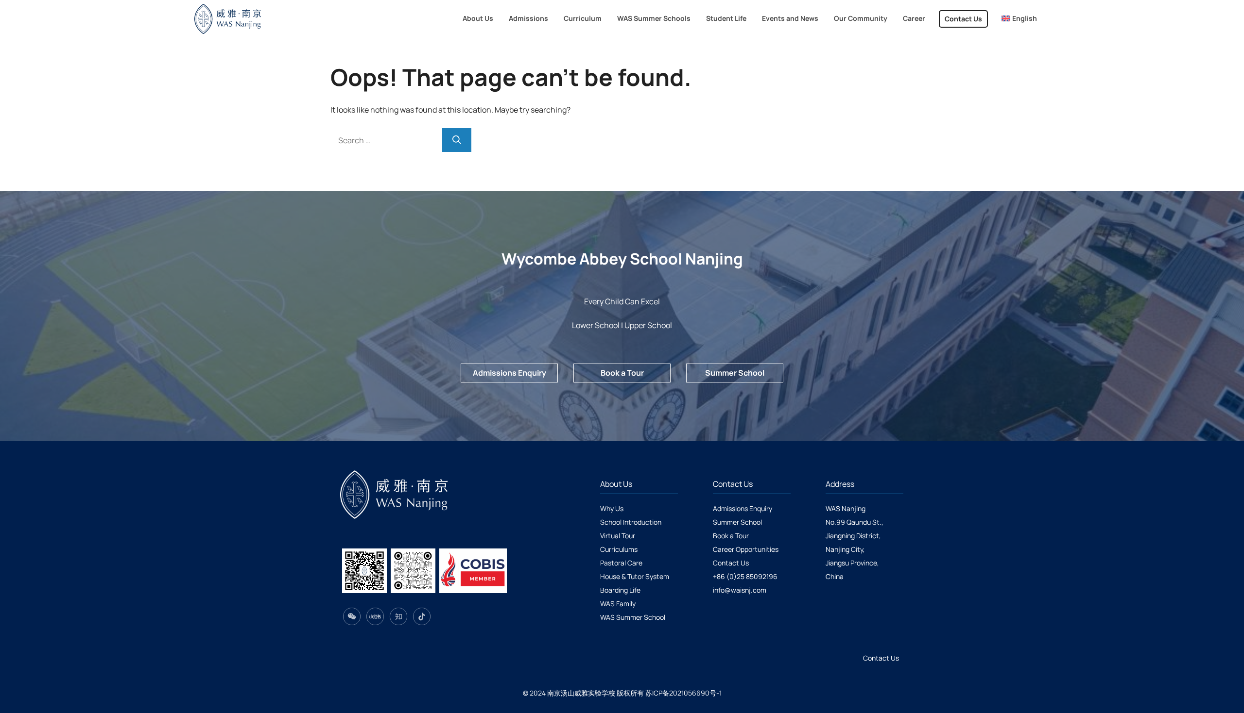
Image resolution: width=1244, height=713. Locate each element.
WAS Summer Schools (654, 18)
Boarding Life (620, 590)
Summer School (734, 372)
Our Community (860, 18)
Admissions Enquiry (509, 372)
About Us (478, 18)
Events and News (790, 18)
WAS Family (618, 603)
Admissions (528, 18)
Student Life (726, 18)
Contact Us (963, 18)
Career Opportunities (745, 549)
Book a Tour (622, 372)
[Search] (456, 140)
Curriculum (583, 18)
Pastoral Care (621, 562)
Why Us (611, 508)
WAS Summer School (632, 617)
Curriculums (619, 549)
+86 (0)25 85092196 (745, 576)
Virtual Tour (617, 535)
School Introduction (630, 522)
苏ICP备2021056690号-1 (683, 692)
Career (914, 18)
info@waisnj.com (739, 590)
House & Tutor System (634, 576)
